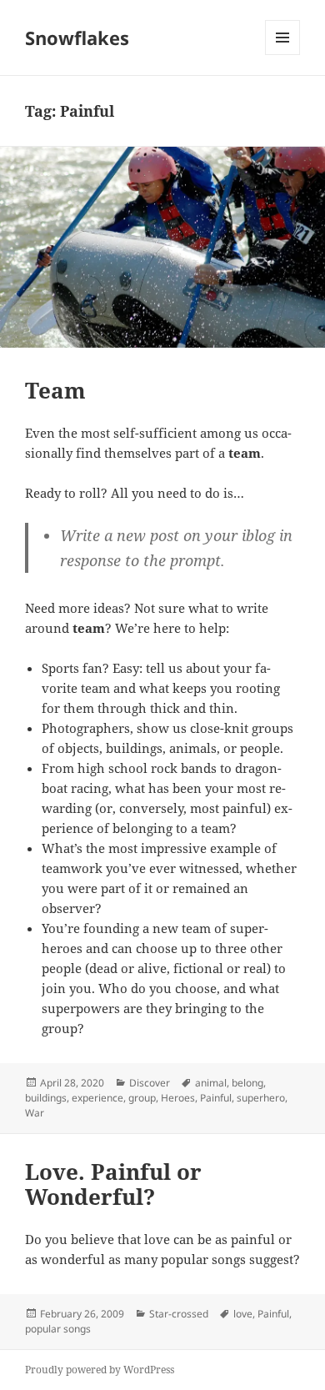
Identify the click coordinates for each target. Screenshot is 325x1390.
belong (247, 1083)
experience (97, 1098)
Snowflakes (77, 37)
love (242, 1314)
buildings (46, 1098)
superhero (261, 1098)
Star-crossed (178, 1314)
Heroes (178, 1098)
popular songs (58, 1329)
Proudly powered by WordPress (99, 1369)
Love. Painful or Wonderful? (113, 1184)
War (34, 1113)
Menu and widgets (283, 54)
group (142, 1098)
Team (55, 390)
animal (211, 1083)
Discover (149, 1083)
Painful (216, 1098)
